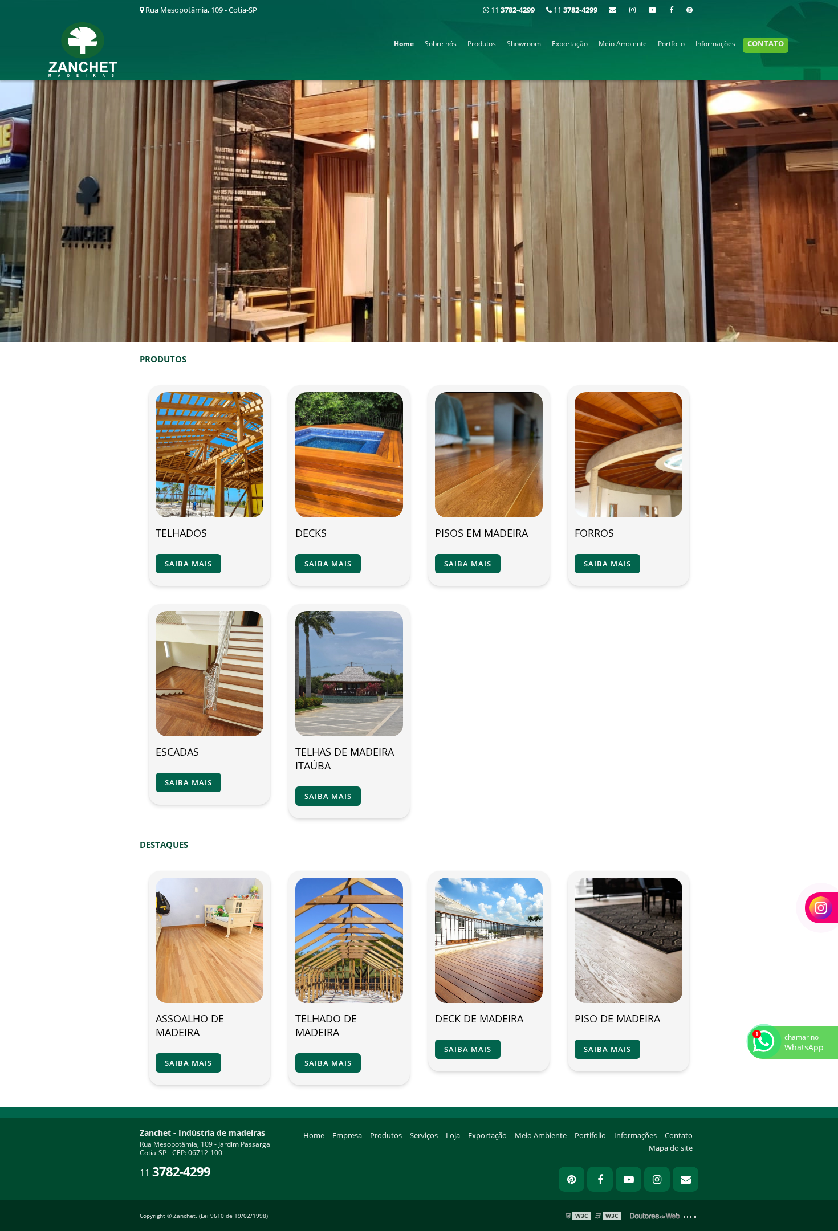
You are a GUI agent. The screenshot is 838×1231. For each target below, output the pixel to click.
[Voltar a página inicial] (82, 48)
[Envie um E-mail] (612, 10)
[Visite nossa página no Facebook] (671, 10)
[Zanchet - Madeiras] (419, 170)
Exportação (570, 43)
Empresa (347, 1135)
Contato (765, 43)
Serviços (424, 1135)
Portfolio (671, 43)
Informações (715, 43)
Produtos (481, 43)
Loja (453, 1135)
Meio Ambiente (623, 43)
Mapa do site (671, 1148)
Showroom (524, 43)
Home (404, 43)
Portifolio (590, 1135)
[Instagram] (632, 10)
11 (574, 10)
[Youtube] (652, 10)
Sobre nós (441, 43)
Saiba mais (188, 564)
